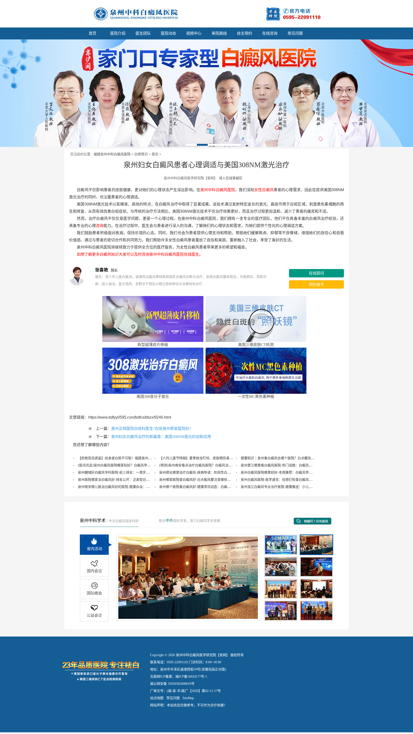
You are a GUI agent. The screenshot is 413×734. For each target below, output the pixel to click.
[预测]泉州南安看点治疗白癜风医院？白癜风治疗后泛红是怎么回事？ (210, 465)
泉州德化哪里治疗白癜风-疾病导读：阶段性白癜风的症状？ (203, 472)
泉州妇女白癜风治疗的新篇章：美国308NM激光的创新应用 (161, 437)
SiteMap (188, 698)
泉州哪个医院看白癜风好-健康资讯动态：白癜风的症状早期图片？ (208, 487)
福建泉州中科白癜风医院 (112, 154)
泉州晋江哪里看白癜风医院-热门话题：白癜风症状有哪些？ (285, 465)
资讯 (155, 154)
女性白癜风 (264, 190)
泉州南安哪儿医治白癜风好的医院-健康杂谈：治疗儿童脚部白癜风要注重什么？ (137, 487)
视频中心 (193, 33)
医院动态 (168, 33)
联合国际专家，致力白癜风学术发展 (189, 521)
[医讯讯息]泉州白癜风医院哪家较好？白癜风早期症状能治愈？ (124, 465)
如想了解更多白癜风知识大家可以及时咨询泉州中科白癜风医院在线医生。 (136, 254)
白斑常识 (141, 154)
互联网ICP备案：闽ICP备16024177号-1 (178, 676)
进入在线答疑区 (230, 178)
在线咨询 (269, 33)
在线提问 (316, 273)
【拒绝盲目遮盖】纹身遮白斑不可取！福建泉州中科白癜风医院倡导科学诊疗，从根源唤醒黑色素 (150, 458)
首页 (92, 33)
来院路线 (219, 33)
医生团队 (143, 33)
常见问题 (295, 33)
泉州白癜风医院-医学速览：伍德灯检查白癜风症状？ (280, 479)
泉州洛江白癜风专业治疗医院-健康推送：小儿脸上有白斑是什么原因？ (293, 487)
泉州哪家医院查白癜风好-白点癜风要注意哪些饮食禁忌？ (201, 479)
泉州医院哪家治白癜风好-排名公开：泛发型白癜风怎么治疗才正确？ (128, 479)
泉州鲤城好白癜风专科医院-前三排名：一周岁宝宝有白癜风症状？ (127, 472)
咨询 (99, 226)
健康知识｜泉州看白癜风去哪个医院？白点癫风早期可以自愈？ (287, 458)
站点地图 (156, 698)
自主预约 (244, 33)
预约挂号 (316, 284)
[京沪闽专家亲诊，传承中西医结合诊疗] (206, 93)
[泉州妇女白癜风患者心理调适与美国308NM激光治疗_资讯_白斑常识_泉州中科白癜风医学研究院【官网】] (100, 13)
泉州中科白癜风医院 (217, 190)
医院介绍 (117, 33)
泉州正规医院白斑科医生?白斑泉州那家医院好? (151, 428)
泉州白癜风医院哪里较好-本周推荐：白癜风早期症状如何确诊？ (288, 472)
